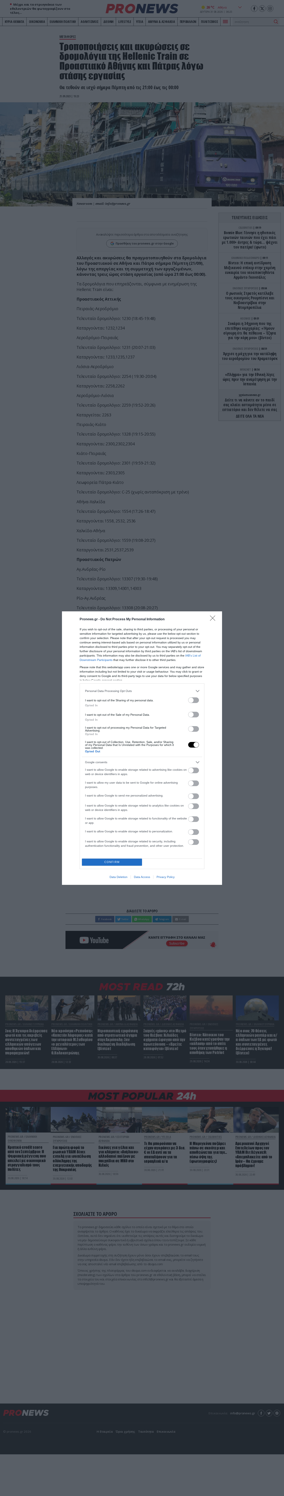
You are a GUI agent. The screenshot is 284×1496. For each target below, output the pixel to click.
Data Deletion (118, 877)
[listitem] (142, 691)
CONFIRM (112, 862)
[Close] (214, 619)
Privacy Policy (166, 877)
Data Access (142, 877)
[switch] (193, 700)
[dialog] (142, 748)
